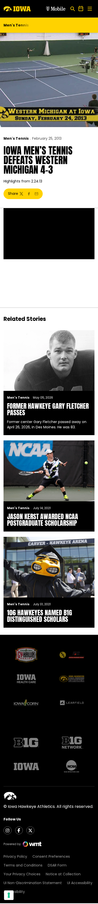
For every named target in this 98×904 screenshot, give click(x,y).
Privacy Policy (15, 856)
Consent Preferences (51, 856)
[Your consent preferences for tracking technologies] (9, 895)
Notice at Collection (63, 874)
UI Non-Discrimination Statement (33, 882)
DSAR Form (57, 865)
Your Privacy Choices (22, 874)
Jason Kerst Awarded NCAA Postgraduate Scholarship (42, 519)
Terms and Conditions (23, 865)
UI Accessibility (79, 882)
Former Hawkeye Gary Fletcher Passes (48, 409)
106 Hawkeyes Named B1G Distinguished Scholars (39, 616)
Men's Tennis (16, 138)
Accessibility (14, 891)
